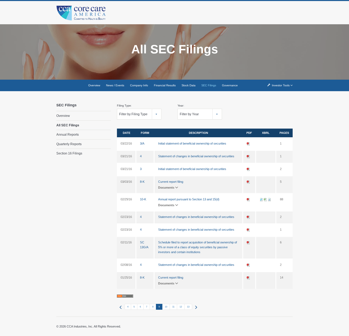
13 (188, 306)
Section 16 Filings (69, 153)
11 (173, 306)
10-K (143, 199)
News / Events (115, 85)
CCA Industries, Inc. (80, 326)
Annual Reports (67, 134)
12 (181, 306)
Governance (230, 85)
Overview (94, 85)
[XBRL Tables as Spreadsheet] (265, 199)
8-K (142, 181)
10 (166, 306)
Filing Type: (124, 105)
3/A (142, 143)
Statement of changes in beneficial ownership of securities (196, 156)
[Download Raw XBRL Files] (269, 199)
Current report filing (170, 181)
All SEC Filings (67, 125)
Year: (181, 105)
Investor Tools (281, 85)
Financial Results (165, 85)
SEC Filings (208, 85)
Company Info (139, 85)
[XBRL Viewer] (261, 199)
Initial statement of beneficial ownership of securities (192, 143)
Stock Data (189, 85)
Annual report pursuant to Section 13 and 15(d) (188, 199)
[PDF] (248, 143)
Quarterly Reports (69, 144)
